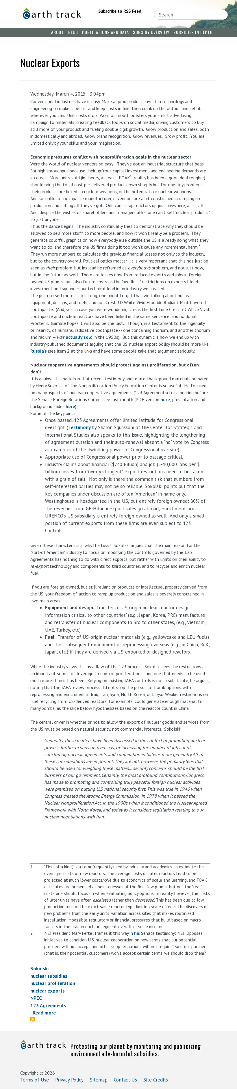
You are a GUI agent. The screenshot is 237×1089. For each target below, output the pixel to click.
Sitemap (99, 1080)
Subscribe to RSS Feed (119, 11)
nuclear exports (47, 991)
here (165, 399)
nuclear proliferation (52, 983)
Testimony (80, 427)
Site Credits (155, 1080)
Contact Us (125, 1080)
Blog (73, 32)
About (57, 32)
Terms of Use (34, 1080)
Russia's (38, 351)
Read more (44, 1013)
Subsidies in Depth (193, 32)
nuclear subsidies (48, 976)
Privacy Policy (69, 1080)
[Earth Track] (51, 13)
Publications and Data (105, 32)
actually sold (79, 337)
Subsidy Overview (151, 32)
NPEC (36, 998)
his (137, 933)
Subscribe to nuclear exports (35, 1019)
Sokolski (39, 968)
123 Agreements (48, 1005)
